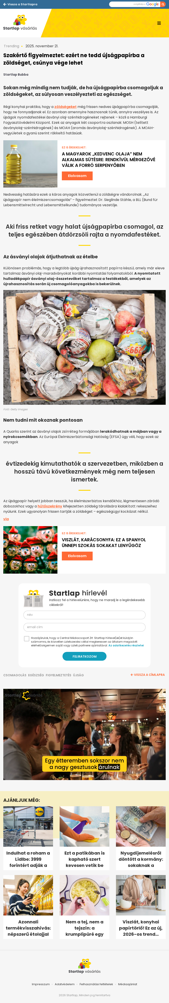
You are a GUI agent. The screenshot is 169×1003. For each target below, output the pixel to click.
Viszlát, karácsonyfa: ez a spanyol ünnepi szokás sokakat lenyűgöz (104, 542)
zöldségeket (65, 106)
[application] (84, 734)
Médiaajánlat (127, 984)
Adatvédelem (65, 984)
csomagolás (14, 675)
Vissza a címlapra (149, 675)
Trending (11, 46)
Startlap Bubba (15, 74)
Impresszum (41, 984)
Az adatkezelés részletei (126, 645)
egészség (36, 675)
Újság (78, 675)
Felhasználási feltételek (96, 984)
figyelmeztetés (58, 675)
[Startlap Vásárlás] (22, 23)
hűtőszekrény (50, 506)
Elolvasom (77, 175)
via (6, 519)
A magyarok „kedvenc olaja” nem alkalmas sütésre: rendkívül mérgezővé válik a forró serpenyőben (108, 159)
